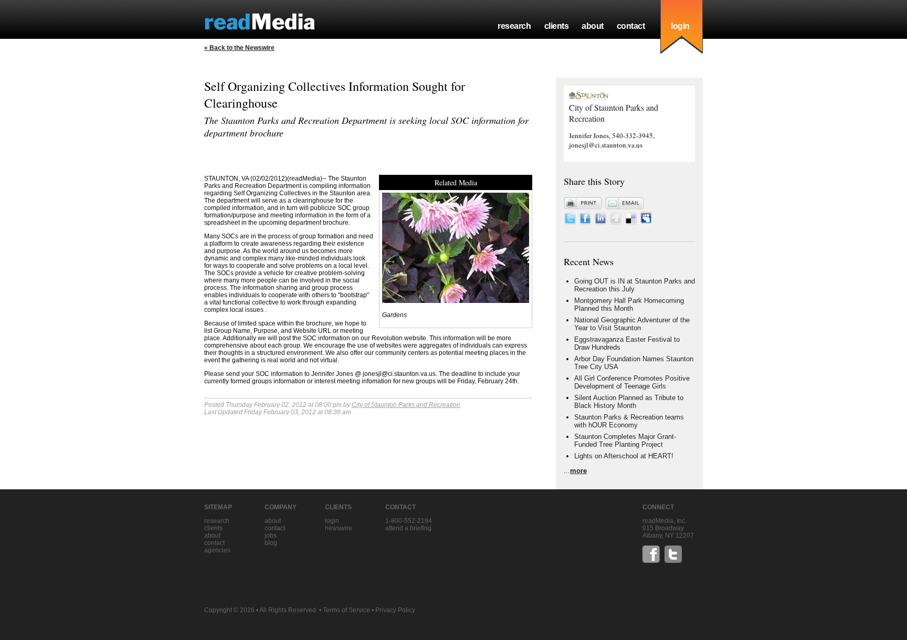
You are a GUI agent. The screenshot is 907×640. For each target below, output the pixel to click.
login (680, 26)
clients (556, 26)
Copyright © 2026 (229, 610)
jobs (271, 535)
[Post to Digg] (615, 222)
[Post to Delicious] (631, 222)
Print (583, 203)
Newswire (338, 528)
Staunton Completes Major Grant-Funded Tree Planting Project (625, 440)
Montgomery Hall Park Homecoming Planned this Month (629, 304)
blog (271, 543)
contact (631, 26)
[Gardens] (455, 300)
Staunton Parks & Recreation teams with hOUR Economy (629, 421)
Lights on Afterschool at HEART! (623, 456)
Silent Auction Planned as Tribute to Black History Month (628, 402)
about (593, 26)
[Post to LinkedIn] (600, 222)
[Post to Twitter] (570, 222)
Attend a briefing (408, 528)
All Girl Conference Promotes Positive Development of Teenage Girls (632, 382)
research (514, 26)
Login (332, 520)
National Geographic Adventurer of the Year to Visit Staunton (632, 324)
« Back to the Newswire (239, 47)
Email (624, 203)
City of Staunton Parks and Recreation (406, 404)
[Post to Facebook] (585, 222)
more (578, 471)
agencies (217, 550)
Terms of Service (346, 610)
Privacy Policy (395, 610)
